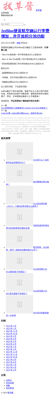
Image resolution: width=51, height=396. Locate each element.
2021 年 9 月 (11, 359)
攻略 (19, 43)
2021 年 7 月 (11, 365)
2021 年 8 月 (11, 362)
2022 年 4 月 (11, 344)
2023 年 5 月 (11, 326)
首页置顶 (10, 388)
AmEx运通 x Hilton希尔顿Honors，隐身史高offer (21, 113)
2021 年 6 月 (11, 367)
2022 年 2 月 (11, 349)
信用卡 (9, 380)
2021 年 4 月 (11, 370)
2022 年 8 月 (11, 339)
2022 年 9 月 (11, 336)
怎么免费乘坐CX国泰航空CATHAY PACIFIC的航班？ (24, 108)
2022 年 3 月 (11, 347)
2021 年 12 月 (11, 352)
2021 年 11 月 (11, 354)
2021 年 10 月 (11, 357)
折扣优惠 (10, 383)
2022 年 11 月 (11, 331)
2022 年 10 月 (11, 334)
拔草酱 (39, 10)
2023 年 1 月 (11, 328)
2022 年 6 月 (11, 341)
